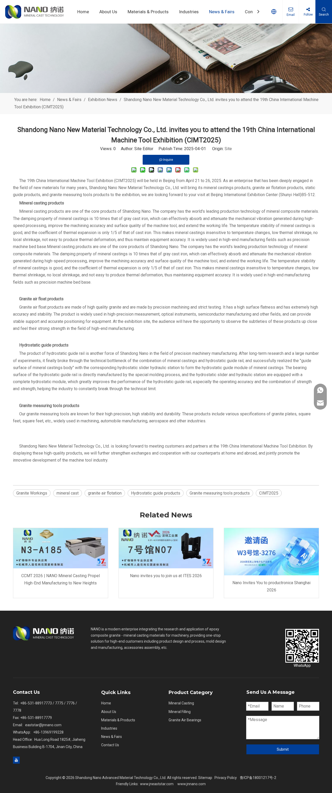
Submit (283, 749)
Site (228, 148)
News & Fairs (111, 737)
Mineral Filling (180, 712)
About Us (108, 712)
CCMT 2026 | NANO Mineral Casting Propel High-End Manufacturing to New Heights (60, 579)
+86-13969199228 (48, 732)
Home (106, 703)
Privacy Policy (226, 778)
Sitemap (205, 778)
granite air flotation (105, 493)
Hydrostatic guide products (155, 493)
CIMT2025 (268, 493)
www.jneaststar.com (157, 784)
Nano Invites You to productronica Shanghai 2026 (271, 586)
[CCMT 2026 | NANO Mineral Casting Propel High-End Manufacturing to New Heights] (60, 548)
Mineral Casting (181, 703)
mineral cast (68, 493)
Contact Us (110, 745)
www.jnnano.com (191, 784)
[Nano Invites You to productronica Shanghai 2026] (271, 551)
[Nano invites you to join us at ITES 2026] (166, 548)
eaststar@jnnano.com (43, 725)
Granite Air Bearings (185, 720)
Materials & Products (118, 720)
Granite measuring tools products (220, 493)
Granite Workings (31, 493)
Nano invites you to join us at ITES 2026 (166, 575)
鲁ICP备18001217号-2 (258, 778)
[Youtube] (16, 760)
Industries (109, 728)
